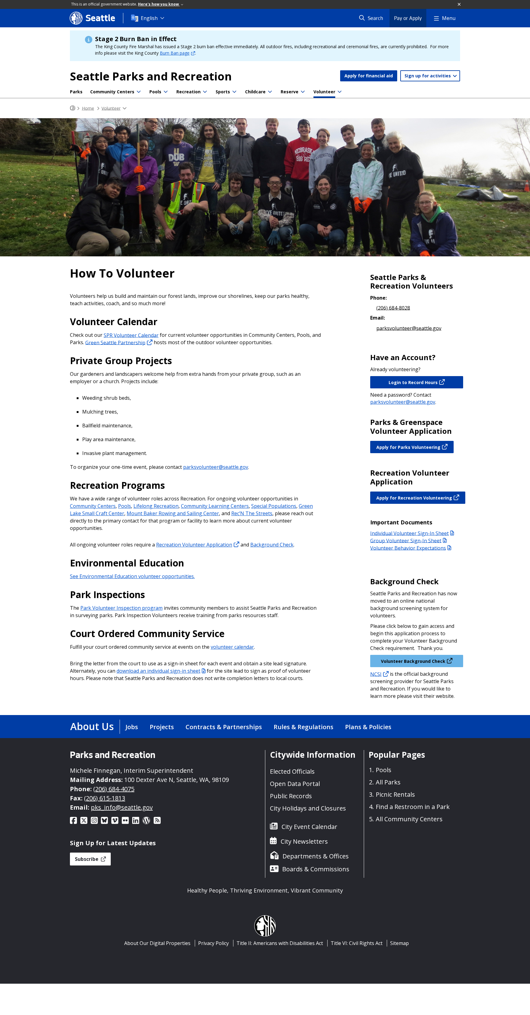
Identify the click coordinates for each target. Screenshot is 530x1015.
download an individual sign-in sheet (158, 670)
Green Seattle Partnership (115, 342)
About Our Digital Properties (157, 943)
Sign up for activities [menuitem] (428, 76)
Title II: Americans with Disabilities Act (279, 943)
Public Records (291, 796)
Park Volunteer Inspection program (121, 608)
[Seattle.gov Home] (72, 108)
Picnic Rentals (395, 794)
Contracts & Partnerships (224, 727)
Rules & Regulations (303, 727)
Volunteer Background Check (413, 661)
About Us (92, 726)
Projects (162, 727)
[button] (459, 4)
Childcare (255, 92)
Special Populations (273, 506)
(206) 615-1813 (104, 798)
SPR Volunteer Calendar (131, 335)
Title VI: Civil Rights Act (356, 943)
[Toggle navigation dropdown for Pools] (166, 92)
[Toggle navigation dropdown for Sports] (234, 92)
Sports (223, 92)
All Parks (388, 782)
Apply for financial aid (368, 76)
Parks (76, 92)
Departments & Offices (315, 856)
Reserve (289, 92)
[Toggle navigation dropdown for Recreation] (205, 92)
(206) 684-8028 (393, 307)
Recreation (188, 92)
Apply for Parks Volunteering (408, 447)
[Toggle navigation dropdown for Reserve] (303, 92)
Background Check (272, 544)
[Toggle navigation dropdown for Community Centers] (139, 92)
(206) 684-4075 (113, 789)
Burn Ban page (175, 53)
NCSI (376, 674)
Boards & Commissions (315, 869)
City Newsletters (304, 841)
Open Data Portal (295, 784)
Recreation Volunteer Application (194, 544)
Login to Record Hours (413, 382)
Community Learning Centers (215, 506)
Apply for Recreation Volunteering (414, 498)
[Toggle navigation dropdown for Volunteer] (339, 92)
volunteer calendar (232, 647)
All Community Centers (409, 819)
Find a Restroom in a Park (413, 807)
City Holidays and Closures (308, 808)
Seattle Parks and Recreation (151, 76)
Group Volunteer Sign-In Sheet (405, 540)
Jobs (131, 727)
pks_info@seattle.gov (122, 807)
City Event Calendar (309, 826)
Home (88, 108)
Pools (155, 92)
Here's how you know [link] (159, 4)
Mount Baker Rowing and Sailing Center (173, 513)
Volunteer (324, 92)
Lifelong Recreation (156, 506)
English (149, 18)
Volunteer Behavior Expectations (408, 547)
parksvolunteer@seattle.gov (215, 467)
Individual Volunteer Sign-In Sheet (409, 533)
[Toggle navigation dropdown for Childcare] (270, 92)
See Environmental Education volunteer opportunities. (132, 576)
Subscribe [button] (87, 859)
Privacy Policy (213, 943)
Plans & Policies (368, 727)
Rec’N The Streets (251, 513)
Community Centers (112, 92)
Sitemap (399, 943)
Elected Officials (292, 771)
